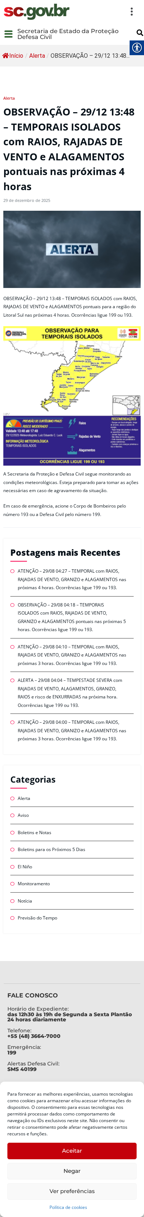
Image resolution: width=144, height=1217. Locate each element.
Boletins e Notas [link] (34, 832)
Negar (72, 1170)
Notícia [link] (25, 901)
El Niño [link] (25, 867)
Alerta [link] (37, 55)
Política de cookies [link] (68, 1207)
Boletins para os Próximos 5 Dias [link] (51, 849)
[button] (106, 12)
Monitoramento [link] (34, 883)
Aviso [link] (23, 815)
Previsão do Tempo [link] (37, 918)
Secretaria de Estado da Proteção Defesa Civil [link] (68, 34)
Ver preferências (72, 1191)
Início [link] (16, 55)
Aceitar (72, 1150)
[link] (36, 12)
